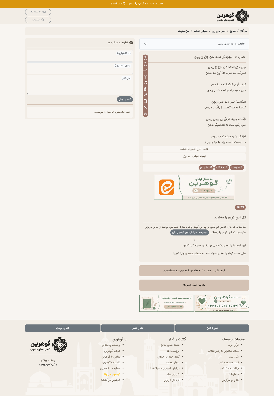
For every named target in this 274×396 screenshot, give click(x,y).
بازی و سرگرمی (230, 380)
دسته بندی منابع (170, 345)
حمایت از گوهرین (110, 368)
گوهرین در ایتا (112, 374)
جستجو (36, 20)
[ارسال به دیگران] (145, 95)
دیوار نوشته (173, 362)
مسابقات (233, 374)
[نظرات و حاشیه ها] (145, 89)
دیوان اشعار (201, 31)
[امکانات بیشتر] (145, 108)
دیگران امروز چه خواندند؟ (165, 368)
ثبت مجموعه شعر (229, 362)
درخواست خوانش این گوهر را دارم (189, 232)
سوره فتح (212, 328)
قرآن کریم (233, 345)
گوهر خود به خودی (168, 357)
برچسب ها (173, 351)
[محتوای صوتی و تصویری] (145, 83)
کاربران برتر (173, 374)
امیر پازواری (218, 31)
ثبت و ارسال (125, 99)
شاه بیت (234, 357)
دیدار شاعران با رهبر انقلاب (223, 351)
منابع (233, 31)
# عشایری (206, 167)
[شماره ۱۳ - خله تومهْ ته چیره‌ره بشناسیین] (145, 58)
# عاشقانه (221, 167)
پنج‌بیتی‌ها (183, 31)
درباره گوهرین (112, 351)
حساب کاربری (193, 253)
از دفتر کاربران (171, 380)
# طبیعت (237, 167)
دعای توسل (62, 328)
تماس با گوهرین (110, 357)
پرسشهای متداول (110, 345)
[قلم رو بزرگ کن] (145, 77)
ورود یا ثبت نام (38, 12)
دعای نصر (137, 328)
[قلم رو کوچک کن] (145, 71)
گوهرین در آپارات (110, 380)
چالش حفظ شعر (229, 368)
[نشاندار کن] (145, 102)
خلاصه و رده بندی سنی (231, 43)
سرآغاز (243, 31)
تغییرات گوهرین (111, 362)
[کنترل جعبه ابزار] (145, 114)
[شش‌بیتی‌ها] (145, 65)
